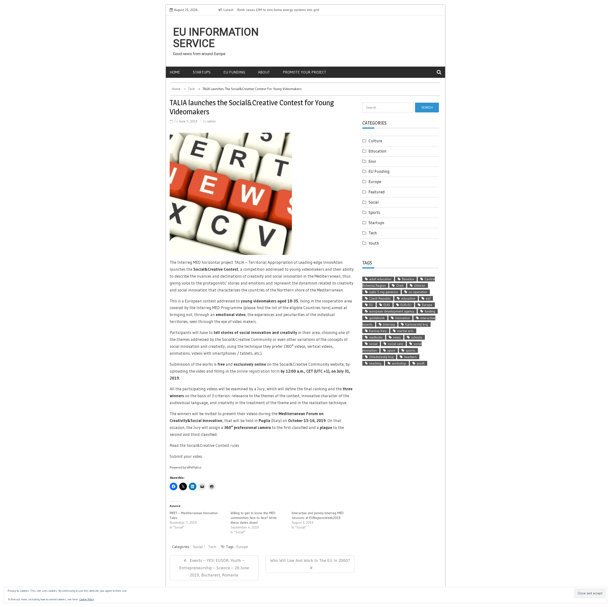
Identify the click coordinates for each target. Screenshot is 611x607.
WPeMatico (194, 467)
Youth (374, 243)
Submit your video (186, 456)
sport (391, 350)
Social (198, 546)
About (264, 72)
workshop (399, 363)
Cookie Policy (86, 599)
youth (421, 363)
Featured (377, 191)
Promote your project (304, 72)
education (408, 298)
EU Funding (234, 72)
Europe (242, 546)
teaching (375, 363)
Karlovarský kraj (416, 324)
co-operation (418, 292)
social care (395, 344)
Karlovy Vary (378, 331)
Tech (212, 546)
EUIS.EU (405, 305)
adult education (380, 279)
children (419, 285)
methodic (376, 337)
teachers (410, 357)
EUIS (387, 305)
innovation (402, 318)
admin (211, 121)
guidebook (377, 318)
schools (416, 337)
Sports (374, 212)
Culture (375, 140)
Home (175, 72)
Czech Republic (380, 298)
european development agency (391, 311)
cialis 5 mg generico (383, 292)
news (397, 337)
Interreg (389, 324)
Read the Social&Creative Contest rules (204, 445)
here (325, 307)
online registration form (258, 371)
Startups (202, 72)
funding (430, 311)
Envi (372, 161)
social (373, 344)
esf (428, 298)
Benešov (408, 279)
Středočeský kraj (381, 357)
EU (371, 305)
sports (410, 350)
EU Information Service (216, 38)
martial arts (405, 331)
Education (377, 150)
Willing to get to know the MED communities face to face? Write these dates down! (254, 518)
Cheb (400, 285)
